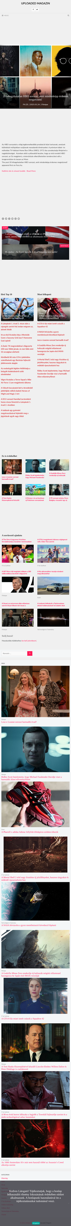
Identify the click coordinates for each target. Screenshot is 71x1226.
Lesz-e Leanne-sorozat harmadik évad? (53, 340)
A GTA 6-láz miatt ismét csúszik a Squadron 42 (22, 1018)
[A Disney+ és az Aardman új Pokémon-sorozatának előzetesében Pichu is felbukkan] (35, 494)
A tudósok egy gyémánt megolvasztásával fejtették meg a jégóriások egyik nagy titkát (14, 413)
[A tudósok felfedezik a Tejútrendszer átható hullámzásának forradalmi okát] (53, 625)
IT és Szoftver (6, 565)
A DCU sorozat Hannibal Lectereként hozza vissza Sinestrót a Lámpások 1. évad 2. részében (16, 402)
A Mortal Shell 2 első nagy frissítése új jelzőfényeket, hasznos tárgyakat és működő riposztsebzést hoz (53, 363)
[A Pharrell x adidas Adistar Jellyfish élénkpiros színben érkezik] (35, 826)
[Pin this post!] (12, 219)
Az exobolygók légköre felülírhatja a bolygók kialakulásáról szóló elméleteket (15, 371)
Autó (39, 597)
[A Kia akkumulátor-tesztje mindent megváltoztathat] (53, 593)
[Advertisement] (35, 31)
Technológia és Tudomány (45, 629)
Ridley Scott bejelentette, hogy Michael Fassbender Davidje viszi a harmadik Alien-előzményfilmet (53, 374)
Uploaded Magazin (35, 3)
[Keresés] (29, 653)
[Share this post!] (3, 219)
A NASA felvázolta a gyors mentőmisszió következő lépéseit (28, 925)
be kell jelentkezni (29, 641)
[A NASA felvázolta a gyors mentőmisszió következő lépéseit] (35, 919)
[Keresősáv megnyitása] (68, 15)
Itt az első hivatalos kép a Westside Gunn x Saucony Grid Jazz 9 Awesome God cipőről (16, 338)
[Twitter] (37, 9)
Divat (2, 829)
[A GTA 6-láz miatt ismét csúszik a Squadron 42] (35, 1012)
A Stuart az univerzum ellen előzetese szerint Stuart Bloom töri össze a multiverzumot (15, 606)
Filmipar (45, 105)
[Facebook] (33, 9)
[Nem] (69, 1203)
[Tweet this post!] (6, 219)
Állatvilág (4, 1178)
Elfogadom (36, 1223)
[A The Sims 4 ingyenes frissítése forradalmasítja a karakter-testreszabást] (18, 561)
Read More (31, 171)
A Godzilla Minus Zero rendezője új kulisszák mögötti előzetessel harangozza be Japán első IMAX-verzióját (31, 974)
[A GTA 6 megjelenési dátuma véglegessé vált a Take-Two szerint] (53, 561)
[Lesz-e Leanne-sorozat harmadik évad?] (12, 473)
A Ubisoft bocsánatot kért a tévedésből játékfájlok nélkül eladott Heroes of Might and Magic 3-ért (17, 391)
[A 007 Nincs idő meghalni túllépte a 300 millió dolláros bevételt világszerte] (18, 591)
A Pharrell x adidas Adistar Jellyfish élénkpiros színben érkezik (29, 832)
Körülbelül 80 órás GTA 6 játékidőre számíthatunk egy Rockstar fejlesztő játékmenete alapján (15, 360)
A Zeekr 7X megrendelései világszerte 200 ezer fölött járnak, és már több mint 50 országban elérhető (17, 349)
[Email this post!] (19, 219)
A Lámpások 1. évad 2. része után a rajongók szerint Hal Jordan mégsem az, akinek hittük (17, 327)
